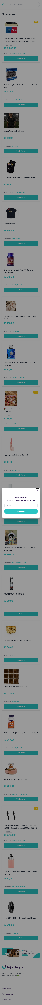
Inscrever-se (21, 511)
